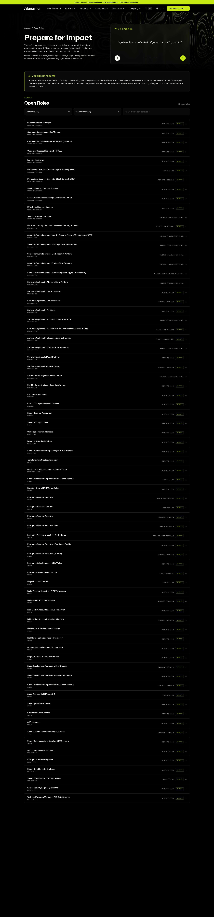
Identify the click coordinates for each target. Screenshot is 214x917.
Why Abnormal (54, 8)
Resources (117, 8)
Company (133, 8)
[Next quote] (183, 58)
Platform (69, 8)
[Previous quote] (117, 58)
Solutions (84, 8)
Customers (100, 8)
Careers (27, 28)
